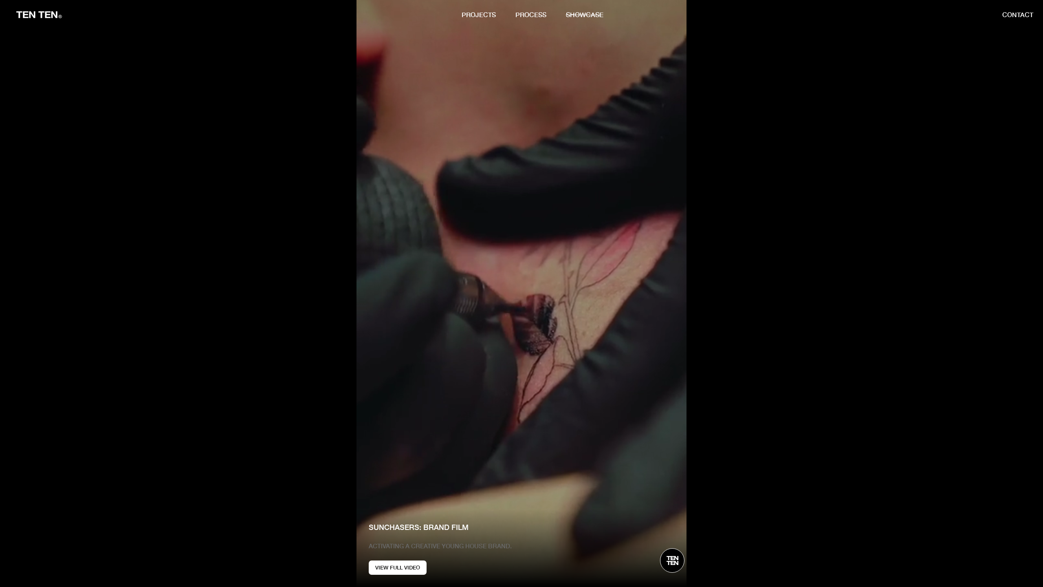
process (530, 14)
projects (479, 14)
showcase (584, 14)
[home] (39, 14)
